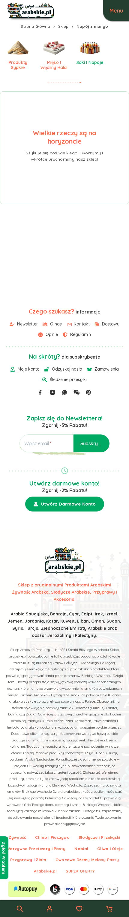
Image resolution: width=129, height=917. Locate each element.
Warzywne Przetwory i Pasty (35, 848)
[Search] (19, 908)
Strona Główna (35, 26)
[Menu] (116, 10)
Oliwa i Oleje (110, 848)
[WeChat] (76, 392)
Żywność (17, 837)
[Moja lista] (79, 909)
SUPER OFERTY (80, 871)
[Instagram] (52, 392)
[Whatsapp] (64, 392)
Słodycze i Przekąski (99, 837)
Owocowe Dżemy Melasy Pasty (87, 859)
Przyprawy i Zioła (28, 859)
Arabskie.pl (45, 871)
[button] (49, 82)
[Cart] (109, 909)
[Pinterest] (88, 392)
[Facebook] (40, 392)
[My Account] (49, 909)
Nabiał (81, 848)
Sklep (63, 26)
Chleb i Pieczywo (52, 837)
